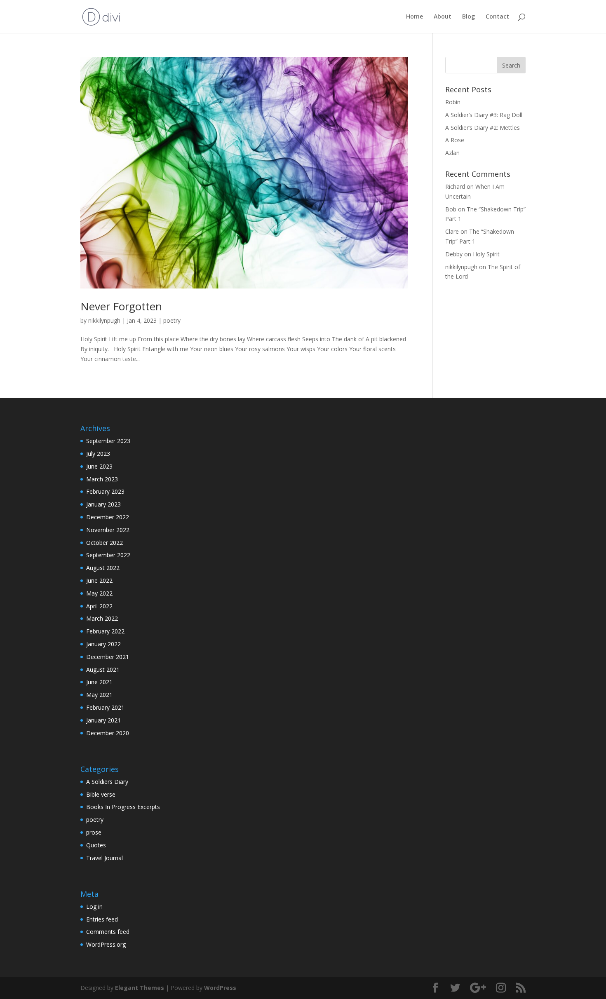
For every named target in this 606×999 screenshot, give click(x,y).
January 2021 (103, 720)
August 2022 (103, 568)
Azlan (452, 153)
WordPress (220, 988)
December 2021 (107, 657)
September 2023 (108, 441)
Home (414, 17)
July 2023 (98, 453)
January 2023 (103, 504)
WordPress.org (106, 944)
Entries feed (102, 919)
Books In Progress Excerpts (123, 807)
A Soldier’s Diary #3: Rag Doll (483, 115)
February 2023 (105, 491)
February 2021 (105, 707)
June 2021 (99, 682)
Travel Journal (104, 858)
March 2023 (102, 479)
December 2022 (107, 517)
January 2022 (103, 644)
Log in (94, 906)
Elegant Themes (139, 988)
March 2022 (102, 618)
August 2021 (103, 669)
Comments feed (107, 932)
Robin (452, 102)
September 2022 (108, 555)
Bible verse (100, 794)
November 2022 (107, 530)
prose (93, 832)
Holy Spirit (486, 254)
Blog (468, 17)
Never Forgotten (121, 306)
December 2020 (107, 733)
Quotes (96, 845)
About (442, 17)
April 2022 (99, 606)
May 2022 (99, 593)
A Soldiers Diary (107, 782)
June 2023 (99, 466)
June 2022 (99, 580)
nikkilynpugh (104, 320)
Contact (497, 17)
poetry (172, 320)
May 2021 (99, 695)
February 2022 (105, 631)
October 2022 (104, 542)
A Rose (454, 140)
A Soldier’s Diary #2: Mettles (482, 127)
